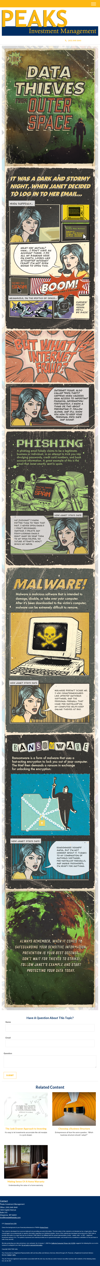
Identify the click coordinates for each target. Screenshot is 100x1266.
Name (8, 1022)
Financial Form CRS (10, 1223)
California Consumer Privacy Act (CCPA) (63, 1243)
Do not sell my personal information (32, 1245)
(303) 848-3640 (74, 40)
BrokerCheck (44, 1227)
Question (8, 1053)
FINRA (9, 1255)
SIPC (14, 1255)
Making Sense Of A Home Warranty (26, 1181)
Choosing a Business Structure (74, 1128)
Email (8, 1037)
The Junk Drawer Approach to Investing (25, 1128)
